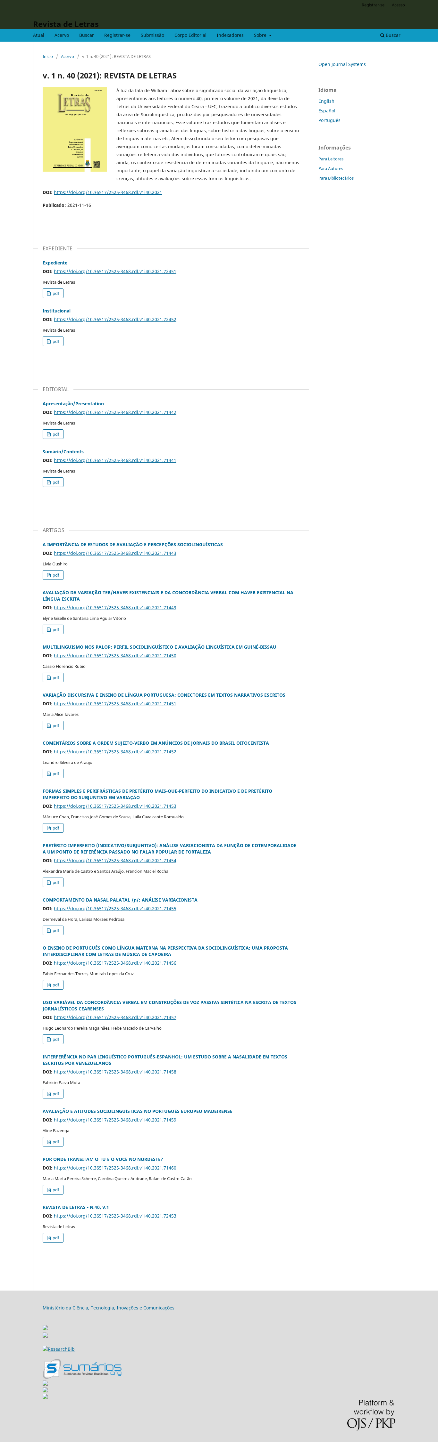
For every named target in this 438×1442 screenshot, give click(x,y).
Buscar (86, 35)
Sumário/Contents (63, 452)
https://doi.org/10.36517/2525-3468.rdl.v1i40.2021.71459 (115, 1120)
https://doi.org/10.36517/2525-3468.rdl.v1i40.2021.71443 (115, 553)
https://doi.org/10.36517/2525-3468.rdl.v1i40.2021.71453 (115, 806)
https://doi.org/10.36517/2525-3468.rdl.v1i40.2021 (108, 192)
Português (329, 120)
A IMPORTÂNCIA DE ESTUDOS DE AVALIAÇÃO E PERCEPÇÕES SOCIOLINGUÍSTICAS (133, 544)
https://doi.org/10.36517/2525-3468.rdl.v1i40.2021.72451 (115, 271)
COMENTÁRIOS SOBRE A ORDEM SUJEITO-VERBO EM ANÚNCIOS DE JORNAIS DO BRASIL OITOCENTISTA (156, 743)
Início (48, 56)
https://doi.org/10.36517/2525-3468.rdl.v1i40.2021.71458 (115, 1072)
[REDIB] (45, 1336)
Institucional (57, 311)
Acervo (62, 35)
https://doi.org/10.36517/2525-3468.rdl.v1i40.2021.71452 (115, 752)
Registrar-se (117, 35)
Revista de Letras (66, 24)
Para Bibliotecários (336, 178)
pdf (55, 293)
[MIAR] (45, 1326)
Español (326, 111)
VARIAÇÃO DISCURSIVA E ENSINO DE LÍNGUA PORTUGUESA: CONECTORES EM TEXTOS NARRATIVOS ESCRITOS (164, 695)
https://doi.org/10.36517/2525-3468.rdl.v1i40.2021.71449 (115, 607)
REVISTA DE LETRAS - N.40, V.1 (76, 1207)
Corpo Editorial (190, 35)
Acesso (398, 5)
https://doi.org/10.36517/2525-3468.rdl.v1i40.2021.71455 (115, 908)
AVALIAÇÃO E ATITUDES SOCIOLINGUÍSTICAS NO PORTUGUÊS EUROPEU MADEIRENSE (137, 1111)
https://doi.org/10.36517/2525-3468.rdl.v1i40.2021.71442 (115, 412)
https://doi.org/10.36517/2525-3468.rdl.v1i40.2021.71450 (115, 655)
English (326, 101)
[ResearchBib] (59, 1349)
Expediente (55, 263)
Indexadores (230, 35)
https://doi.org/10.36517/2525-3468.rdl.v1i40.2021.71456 (115, 963)
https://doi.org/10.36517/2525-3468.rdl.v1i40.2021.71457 (115, 1017)
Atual (38, 35)
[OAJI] (45, 1384)
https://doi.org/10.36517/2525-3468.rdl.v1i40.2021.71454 (115, 860)
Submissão (152, 35)
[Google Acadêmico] (45, 1391)
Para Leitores (330, 159)
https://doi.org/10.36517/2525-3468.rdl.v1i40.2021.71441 (115, 460)
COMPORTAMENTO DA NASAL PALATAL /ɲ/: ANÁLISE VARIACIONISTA (120, 900)
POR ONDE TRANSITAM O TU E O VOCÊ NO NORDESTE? (103, 1159)
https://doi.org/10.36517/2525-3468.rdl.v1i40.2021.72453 (115, 1216)
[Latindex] (45, 1397)
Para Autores (330, 168)
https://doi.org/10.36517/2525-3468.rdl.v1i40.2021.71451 (115, 704)
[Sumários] (82, 1377)
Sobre (261, 35)
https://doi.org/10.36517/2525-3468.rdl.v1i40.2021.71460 (115, 1168)
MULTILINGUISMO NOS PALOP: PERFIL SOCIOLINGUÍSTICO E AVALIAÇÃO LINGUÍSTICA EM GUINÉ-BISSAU (159, 647)
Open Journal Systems (342, 64)
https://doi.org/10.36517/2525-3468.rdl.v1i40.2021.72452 (115, 319)
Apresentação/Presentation (73, 404)
